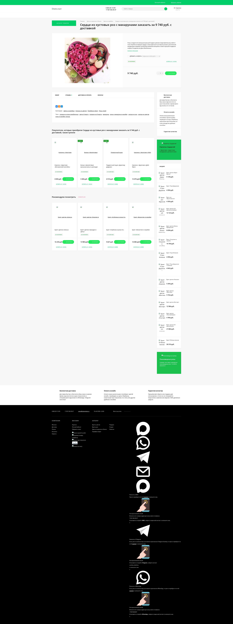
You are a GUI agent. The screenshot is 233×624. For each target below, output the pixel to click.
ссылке (146, 497)
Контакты (54, 431)
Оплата (54, 429)
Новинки (111, 429)
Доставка (54, 427)
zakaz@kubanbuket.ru (83, 411)
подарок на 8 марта (95, 114)
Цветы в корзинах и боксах (94, 21)
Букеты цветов (96, 425)
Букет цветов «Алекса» (62, 230)
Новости (54, 434)
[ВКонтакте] (57, 106)
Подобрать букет (93, 111)
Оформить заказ (76, 429)
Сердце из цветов (81, 111)
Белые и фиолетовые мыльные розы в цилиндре (89, 166)
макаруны (106, 114)
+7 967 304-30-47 (111, 10)
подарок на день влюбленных (69, 114)
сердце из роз (132, 114)
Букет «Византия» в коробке (141, 230)
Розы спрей (102, 111)
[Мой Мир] (62, 106)
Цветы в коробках (108, 21)
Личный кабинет (76, 427)
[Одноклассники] (59, 106)
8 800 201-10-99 (110, 8)
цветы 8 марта (84, 114)
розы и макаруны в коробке (118, 114)
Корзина (74, 425)
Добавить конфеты (135, 56)
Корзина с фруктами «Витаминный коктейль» (62, 166)
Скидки (111, 427)
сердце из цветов (143, 114)
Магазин (54, 425)
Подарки (111, 425)
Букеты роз (95, 427)
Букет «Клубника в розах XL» (115, 230)
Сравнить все (82, 197)
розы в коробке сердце (63, 116)
